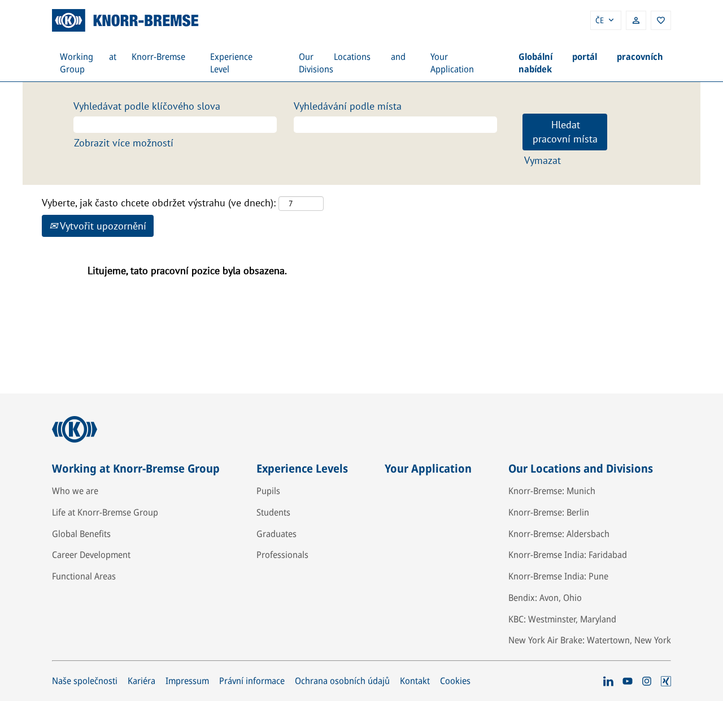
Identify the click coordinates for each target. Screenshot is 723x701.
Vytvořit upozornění (102, 225)
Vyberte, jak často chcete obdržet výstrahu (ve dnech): (159, 202)
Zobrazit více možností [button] (123, 142)
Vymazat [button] (542, 160)
